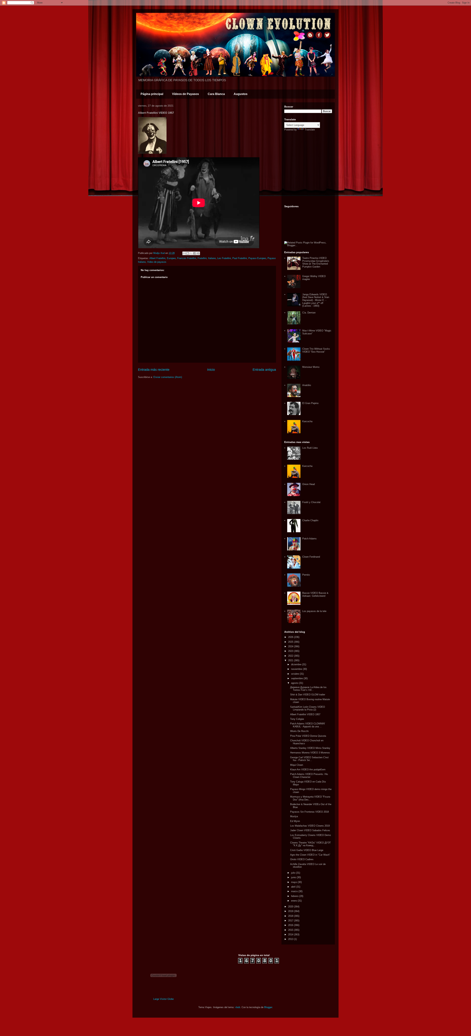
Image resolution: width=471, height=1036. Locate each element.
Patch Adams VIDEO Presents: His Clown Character (309, 775)
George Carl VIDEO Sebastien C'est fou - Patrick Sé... (309, 759)
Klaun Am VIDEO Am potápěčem (307, 769)
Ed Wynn (295, 821)
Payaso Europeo (257, 258)
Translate (310, 129)
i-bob (237, 1007)
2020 (291, 906)
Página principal (152, 94)
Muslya (294, 816)
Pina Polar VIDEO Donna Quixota (308, 736)
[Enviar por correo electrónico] (184, 253)
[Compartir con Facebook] (194, 253)
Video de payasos (156, 262)
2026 (291, 637)
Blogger (268, 1007)
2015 (291, 930)
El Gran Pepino (310, 403)
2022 (291, 655)
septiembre (297, 678)
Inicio (211, 369)
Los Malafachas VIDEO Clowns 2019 (310, 825)
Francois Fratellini (186, 258)
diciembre (296, 664)
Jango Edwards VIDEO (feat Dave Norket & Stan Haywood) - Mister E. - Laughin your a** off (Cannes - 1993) (315, 300)
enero (294, 900)
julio (293, 872)
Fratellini (202, 258)
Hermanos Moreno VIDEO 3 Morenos (310, 752)
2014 (291, 934)
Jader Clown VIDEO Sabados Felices (310, 830)
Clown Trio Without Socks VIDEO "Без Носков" (316, 350)
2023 (291, 651)
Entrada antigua (264, 369)
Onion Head (308, 484)
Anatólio (306, 385)
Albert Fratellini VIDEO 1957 (305, 714)
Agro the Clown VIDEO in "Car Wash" (310, 854)
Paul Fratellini (239, 258)
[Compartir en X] (191, 253)
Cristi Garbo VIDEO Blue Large (306, 850)
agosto (295, 683)
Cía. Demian (309, 312)
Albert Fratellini (157, 258)
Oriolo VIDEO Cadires (302, 859)
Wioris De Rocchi (299, 731)
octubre (295, 673)
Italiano (212, 258)
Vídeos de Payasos (185, 94)
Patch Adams (309, 538)
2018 (291, 916)
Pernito (306, 574)
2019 (291, 911)
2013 (291, 939)
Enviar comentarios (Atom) (167, 377)
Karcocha (307, 421)
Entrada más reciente (153, 369)
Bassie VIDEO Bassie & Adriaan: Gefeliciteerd (315, 594)
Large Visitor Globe (163, 999)
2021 (291, 660)
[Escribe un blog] (188, 253)
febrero (295, 896)
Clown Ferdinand (311, 556)
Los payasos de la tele (314, 611)
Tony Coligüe (297, 719)
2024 (291, 646)
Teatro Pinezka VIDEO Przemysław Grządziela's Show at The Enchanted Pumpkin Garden (315, 262)
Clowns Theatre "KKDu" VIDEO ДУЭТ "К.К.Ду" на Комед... (310, 844)
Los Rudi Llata (310, 447)
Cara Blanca (216, 94)
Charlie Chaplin (310, 520)
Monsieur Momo (310, 367)
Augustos (240, 94)
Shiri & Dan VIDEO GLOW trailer (307, 694)
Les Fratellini (224, 258)
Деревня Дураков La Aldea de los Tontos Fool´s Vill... (308, 689)
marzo (294, 891)
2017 (291, 920)
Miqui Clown (296, 765)
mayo (294, 882)
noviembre (297, 669)
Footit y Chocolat (311, 502)
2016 (291, 925)
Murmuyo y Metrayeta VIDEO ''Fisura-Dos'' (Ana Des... (310, 798)
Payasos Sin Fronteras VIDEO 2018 (309, 811)
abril (293, 886)
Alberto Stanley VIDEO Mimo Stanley (310, 748)
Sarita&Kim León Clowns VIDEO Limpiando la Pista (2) (307, 708)
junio (294, 877)
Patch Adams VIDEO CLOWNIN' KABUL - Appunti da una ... (307, 725)
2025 (291, 641)
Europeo (171, 258)
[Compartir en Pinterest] (198, 253)
